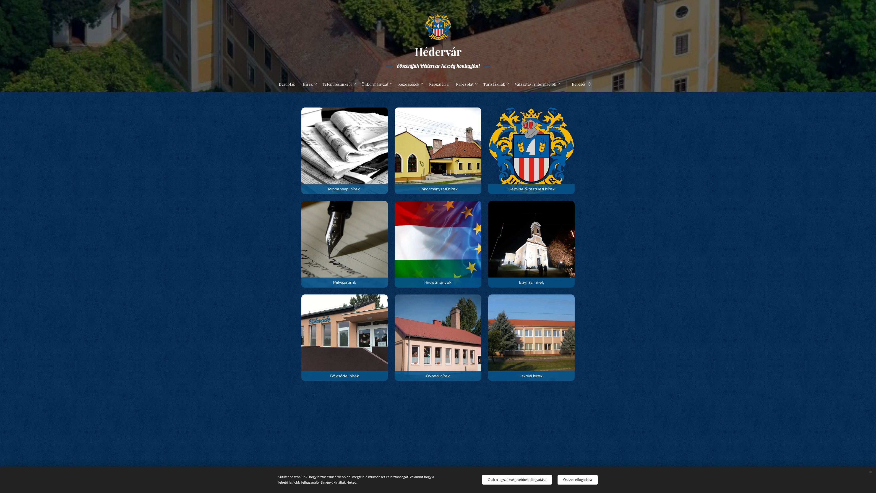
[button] (581, 84)
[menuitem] (289, 84)
